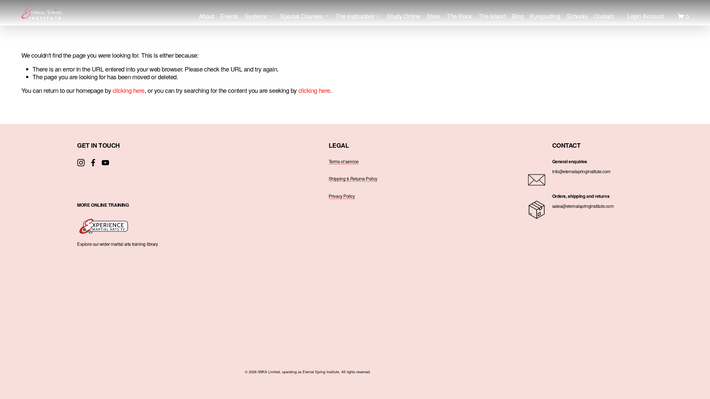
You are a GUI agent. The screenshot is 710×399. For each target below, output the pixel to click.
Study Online (403, 16)
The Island (492, 16)
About (206, 16)
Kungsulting (545, 16)
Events (229, 16)
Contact (604, 16)
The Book (459, 16)
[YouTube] (105, 163)
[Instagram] (81, 163)
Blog (517, 16)
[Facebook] (93, 163)
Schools (577, 16)
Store (433, 16)
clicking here (128, 90)
